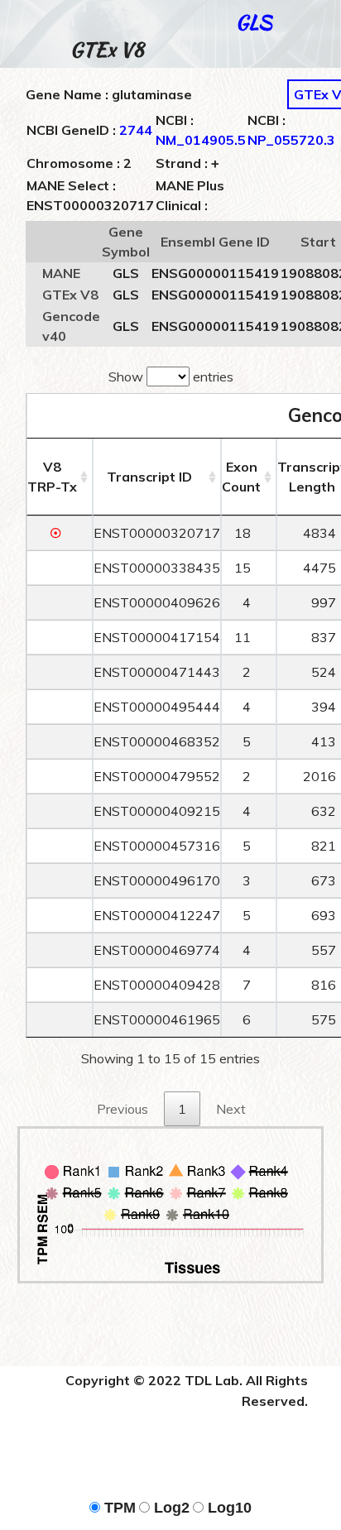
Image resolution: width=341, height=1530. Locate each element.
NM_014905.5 (201, 140)
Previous (122, 1109)
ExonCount (241, 476)
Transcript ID (149, 476)
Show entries (170, 376)
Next (231, 1109)
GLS (253, 21)
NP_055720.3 (291, 140)
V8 (52, 476)
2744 (135, 130)
